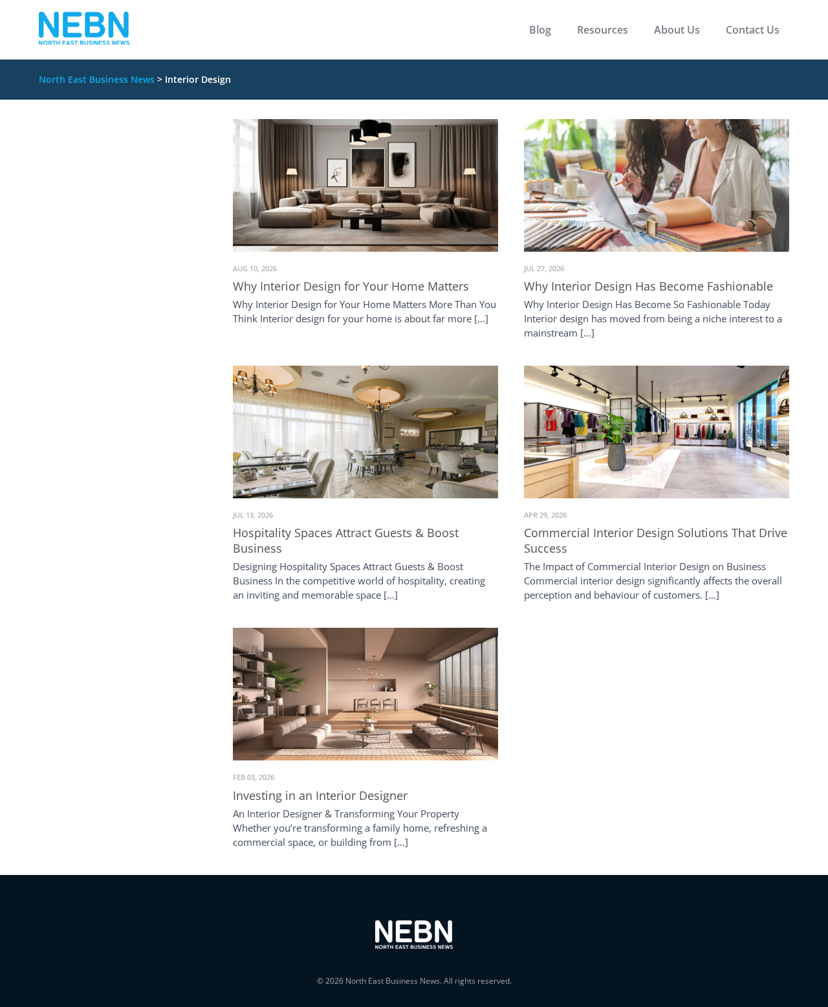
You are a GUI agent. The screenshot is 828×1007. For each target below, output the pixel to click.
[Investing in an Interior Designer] (365, 693)
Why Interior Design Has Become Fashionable (648, 286)
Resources (602, 30)
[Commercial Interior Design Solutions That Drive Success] (656, 431)
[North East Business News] (84, 30)
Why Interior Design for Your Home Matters (351, 286)
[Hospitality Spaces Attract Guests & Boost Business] (365, 431)
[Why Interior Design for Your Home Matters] (365, 184)
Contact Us (752, 30)
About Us (677, 30)
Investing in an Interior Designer (320, 795)
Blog (540, 30)
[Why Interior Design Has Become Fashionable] (656, 184)
